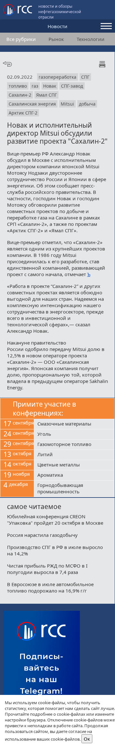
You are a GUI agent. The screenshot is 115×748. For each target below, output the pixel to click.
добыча (87, 104)
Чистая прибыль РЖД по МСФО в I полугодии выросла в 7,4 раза (47, 568)
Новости (57, 26)
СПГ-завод (72, 86)
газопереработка (57, 77)
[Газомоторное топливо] (74, 445)
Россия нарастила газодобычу (42, 535)
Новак (49, 86)
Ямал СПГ (46, 95)
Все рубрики (21, 39)
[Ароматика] (74, 475)
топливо (18, 86)
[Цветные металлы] (74, 465)
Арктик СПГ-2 (23, 113)
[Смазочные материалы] (74, 424)
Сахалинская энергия (32, 104)
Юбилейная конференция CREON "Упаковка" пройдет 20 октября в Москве (55, 519)
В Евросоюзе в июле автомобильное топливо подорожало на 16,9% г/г (50, 587)
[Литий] (74, 455)
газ (35, 86)
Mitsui (67, 104)
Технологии (90, 39)
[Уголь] (74, 434)
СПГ (85, 77)
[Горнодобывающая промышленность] (74, 489)
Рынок (56, 39)
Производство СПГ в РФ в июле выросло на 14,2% (55, 550)
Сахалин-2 (20, 95)
